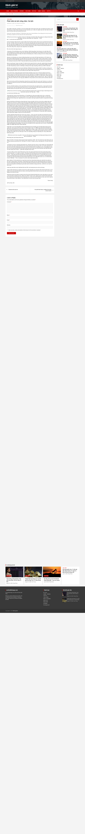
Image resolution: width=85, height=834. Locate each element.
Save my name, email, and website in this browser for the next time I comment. (24, 230)
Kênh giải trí (11, 5)
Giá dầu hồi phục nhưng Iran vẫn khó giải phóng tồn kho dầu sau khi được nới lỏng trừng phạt (71, 56)
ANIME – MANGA (41, 11)
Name (8, 215)
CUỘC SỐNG (27, 11)
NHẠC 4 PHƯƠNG (14, 11)
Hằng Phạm (72, 32)
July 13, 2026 (59, 51)
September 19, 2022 (10, 23)
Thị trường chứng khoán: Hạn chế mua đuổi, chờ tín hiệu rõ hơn (70, 29)
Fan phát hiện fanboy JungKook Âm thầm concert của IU (43, 190)
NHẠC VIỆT (59, 75)
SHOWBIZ (22, 11)
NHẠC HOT (59, 74)
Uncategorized (60, 78)
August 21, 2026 (66, 39)
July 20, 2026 (65, 45)
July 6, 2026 (65, 60)
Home (7, 11)
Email (8, 220)
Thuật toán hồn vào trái (13, 189)
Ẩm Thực (34, 11)
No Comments (22, 23)
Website (8, 225)
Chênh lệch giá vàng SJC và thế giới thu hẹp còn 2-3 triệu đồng (70, 37)
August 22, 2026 (66, 32)
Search (77, 19)
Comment (9, 201)
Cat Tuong (17, 23)
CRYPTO (48, 11)
